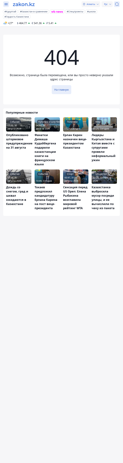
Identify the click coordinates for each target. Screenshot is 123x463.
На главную (61, 89)
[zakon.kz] (24, 4)
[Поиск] (117, 4)
